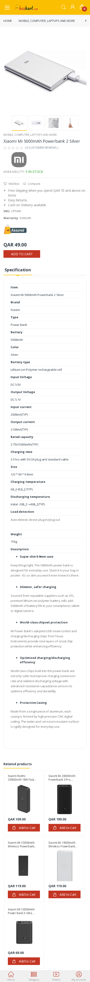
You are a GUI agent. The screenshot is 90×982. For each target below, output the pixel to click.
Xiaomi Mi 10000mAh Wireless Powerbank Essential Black (21, 844)
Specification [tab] (18, 269)
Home (7, 21)
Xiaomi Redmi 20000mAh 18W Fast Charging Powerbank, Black (22, 777)
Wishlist (13, 184)
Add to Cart (22, 254)
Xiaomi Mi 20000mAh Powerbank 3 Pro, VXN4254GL (61, 777)
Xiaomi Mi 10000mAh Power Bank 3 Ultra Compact (21, 911)
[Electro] (26, 7)
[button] (63, 7)
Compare (33, 184)
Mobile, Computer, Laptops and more (47, 21)
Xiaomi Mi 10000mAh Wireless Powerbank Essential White (61, 844)
